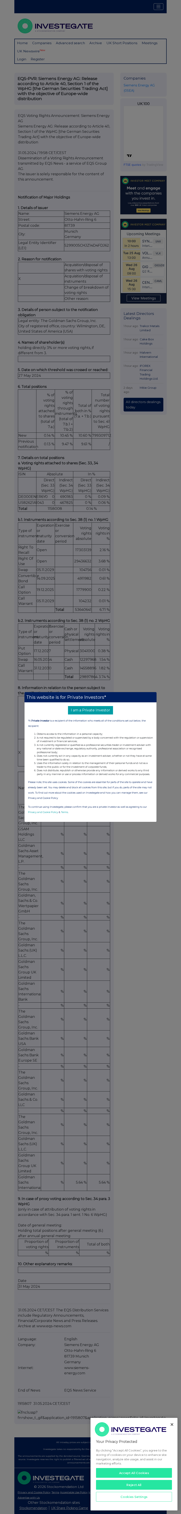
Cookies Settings (134, 1497)
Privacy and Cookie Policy (43, 812)
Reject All (133, 1485)
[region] (133, 1464)
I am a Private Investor (90, 710)
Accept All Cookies (134, 1473)
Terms (64, 812)
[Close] (172, 1424)
